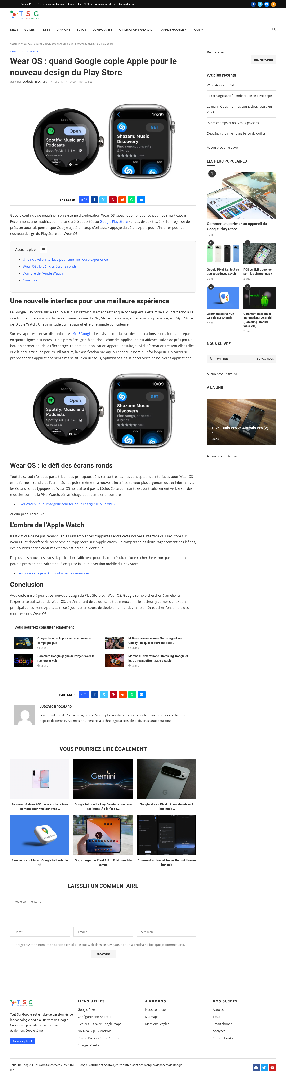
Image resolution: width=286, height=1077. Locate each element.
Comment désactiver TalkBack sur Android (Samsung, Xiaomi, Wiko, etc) (257, 320)
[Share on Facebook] (94, 199)
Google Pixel (28, 4)
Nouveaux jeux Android (95, 1031)
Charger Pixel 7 (88, 1045)
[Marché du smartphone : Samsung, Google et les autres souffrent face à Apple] (114, 660)
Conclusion (31, 280)
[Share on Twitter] (103, 199)
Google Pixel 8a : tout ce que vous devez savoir (223, 271)
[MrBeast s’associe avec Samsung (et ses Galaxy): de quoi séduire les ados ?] (114, 643)
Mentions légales (157, 1023)
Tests (45, 29)
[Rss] (273, 4)
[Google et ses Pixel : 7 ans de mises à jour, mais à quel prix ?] (166, 779)
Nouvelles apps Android (51, 4)
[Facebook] (253, 4)
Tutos (81, 29)
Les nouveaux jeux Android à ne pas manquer (54, 573)
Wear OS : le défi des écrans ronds (50, 266)
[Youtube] (272, 1067)
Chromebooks (223, 1038)
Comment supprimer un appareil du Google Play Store (237, 226)
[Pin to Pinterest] (113, 199)
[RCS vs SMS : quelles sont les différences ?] (259, 253)
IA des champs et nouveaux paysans (233, 123)
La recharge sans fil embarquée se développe (239, 96)
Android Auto (126, 4)
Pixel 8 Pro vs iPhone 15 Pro (98, 1038)
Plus (196, 29)
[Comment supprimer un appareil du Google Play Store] (241, 195)
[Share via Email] (141, 199)
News (14, 29)
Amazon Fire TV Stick (80, 4)
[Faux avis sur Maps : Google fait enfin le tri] (39, 835)
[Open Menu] (12, 4)
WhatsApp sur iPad (220, 85)
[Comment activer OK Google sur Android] (223, 297)
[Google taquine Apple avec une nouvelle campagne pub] (23, 643)
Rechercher (216, 52)
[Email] (266, 4)
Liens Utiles (91, 1001)
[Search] (274, 30)
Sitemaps (151, 1016)
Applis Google (172, 29)
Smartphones (222, 1023)
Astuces (218, 1009)
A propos (155, 1001)
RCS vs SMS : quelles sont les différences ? (257, 271)
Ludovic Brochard (35, 81)
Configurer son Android (94, 1016)
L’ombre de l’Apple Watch (43, 273)
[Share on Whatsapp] (131, 199)
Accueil (14, 44)
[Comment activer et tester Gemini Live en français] (166, 835)
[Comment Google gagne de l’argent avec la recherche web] (23, 660)
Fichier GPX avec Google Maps (99, 1023)
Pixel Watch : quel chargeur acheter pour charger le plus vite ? (66, 504)
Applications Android (135, 29)
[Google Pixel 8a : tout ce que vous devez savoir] (223, 253)
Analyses (219, 1031)
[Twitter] (260, 4)
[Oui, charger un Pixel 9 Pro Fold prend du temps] (103, 835)
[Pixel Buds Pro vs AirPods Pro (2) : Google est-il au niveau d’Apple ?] (241, 422)
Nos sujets (225, 1001)
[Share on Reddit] (122, 199)
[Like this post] (85, 199)
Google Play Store (114, 221)
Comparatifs (102, 29)
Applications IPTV (105, 4)
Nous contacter (156, 1009)
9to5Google (82, 333)
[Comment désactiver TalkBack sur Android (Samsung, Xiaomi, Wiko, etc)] (259, 297)
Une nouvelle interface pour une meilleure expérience (65, 259)
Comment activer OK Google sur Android (220, 316)
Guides (29, 29)
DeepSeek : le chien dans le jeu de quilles (236, 133)
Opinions (63, 29)
